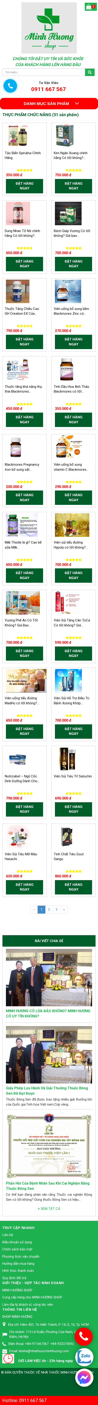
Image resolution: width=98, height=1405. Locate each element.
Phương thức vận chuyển (20, 1256)
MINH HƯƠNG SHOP (17, 1290)
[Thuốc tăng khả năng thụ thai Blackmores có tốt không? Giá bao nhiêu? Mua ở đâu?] (17, 369)
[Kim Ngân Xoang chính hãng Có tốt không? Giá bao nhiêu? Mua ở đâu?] (65, 135)
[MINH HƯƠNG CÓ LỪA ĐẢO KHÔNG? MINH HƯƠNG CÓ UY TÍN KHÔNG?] (49, 977)
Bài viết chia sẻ (49, 941)
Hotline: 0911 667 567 (24, 1400)
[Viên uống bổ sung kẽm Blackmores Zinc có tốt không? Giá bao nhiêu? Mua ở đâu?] (68, 291)
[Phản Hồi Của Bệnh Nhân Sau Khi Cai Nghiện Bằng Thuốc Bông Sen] (49, 1145)
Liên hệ (7, 1235)
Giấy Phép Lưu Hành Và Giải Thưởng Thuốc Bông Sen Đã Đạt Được (47, 1091)
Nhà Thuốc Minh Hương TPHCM (67, 1372)
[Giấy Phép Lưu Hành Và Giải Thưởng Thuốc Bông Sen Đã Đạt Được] (49, 1054)
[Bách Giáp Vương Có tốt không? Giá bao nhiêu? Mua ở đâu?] (68, 213)
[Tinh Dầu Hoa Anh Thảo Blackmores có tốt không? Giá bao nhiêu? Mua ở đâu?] (66, 369)
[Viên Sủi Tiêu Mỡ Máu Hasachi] (18, 836)
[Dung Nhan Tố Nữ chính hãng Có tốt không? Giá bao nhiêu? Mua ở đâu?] (18, 213)
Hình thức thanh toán (18, 1271)
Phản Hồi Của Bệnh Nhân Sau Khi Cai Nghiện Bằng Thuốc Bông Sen (48, 1186)
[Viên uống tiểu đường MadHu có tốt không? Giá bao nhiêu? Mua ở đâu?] (27, 681)
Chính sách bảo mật (17, 1249)
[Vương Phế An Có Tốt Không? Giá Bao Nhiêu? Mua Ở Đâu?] (23, 603)
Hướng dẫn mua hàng (18, 1264)
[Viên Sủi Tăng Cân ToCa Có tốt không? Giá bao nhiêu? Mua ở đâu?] (67, 603)
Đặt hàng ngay (25, 185)
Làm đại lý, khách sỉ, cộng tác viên (27, 1305)
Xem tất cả (50, 1209)
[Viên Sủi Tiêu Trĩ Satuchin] (66, 758)
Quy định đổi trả (14, 1278)
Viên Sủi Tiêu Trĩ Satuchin (73, 776)
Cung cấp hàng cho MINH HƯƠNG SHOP (32, 1297)
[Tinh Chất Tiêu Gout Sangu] (66, 836)
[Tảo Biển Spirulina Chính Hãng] (17, 135)
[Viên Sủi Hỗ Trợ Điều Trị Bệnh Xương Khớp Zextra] (68, 681)
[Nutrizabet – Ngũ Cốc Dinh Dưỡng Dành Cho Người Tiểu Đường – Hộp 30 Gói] (17, 758)
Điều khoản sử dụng (17, 1242)
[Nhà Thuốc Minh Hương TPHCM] (49, 28)
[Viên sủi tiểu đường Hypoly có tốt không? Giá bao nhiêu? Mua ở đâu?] (72, 525)
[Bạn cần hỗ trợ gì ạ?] (84, 1377)
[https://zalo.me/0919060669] (84, 1357)
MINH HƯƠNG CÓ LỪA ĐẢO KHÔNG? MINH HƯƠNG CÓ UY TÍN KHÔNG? (48, 1013)
